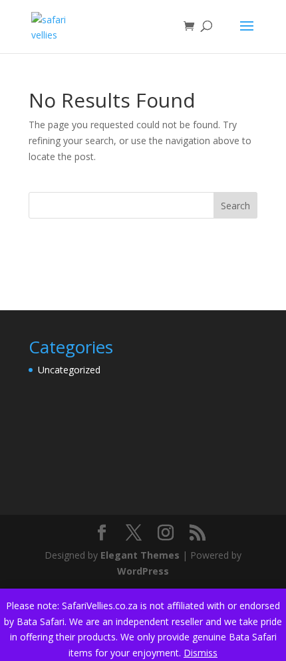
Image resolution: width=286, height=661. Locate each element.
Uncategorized (69, 369)
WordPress (143, 571)
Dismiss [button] (200, 652)
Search (235, 205)
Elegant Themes (140, 555)
